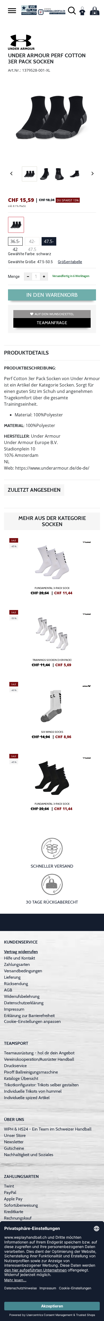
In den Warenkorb (52, 295)
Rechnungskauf (17, 1218)
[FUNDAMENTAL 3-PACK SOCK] (52, 568)
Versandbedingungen (23, 970)
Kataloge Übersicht (21, 1078)
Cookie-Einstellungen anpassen (32, 1021)
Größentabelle (70, 262)
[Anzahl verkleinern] (28, 277)
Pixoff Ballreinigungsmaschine (31, 1072)
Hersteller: (17, 436)
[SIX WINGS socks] (52, 712)
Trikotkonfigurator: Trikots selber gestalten (41, 1084)
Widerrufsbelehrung (21, 996)
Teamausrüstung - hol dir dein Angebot (39, 1052)
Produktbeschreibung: (30, 368)
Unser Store (15, 1135)
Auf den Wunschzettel (54, 314)
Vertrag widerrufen (21, 951)
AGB (8, 990)
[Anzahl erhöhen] (44, 277)
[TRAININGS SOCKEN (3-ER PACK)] (52, 640)
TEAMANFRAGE (52, 322)
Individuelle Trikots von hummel (33, 1091)
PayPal (10, 1192)
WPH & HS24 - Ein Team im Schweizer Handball (47, 1129)
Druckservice (15, 1065)
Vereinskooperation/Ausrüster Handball (39, 1059)
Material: (14, 425)
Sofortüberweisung (21, 1205)
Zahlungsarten (17, 964)
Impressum (14, 1009)
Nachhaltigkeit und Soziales (28, 1154)
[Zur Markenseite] (21, 43)
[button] (12, 11)
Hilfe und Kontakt (19, 958)
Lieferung (12, 977)
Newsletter (13, 1141)
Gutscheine (14, 1148)
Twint (9, 1186)
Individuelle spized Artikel (27, 1097)
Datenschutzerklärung (23, 1002)
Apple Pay (13, 1198)
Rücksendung (16, 983)
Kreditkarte (13, 1211)
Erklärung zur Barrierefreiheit (29, 1015)
